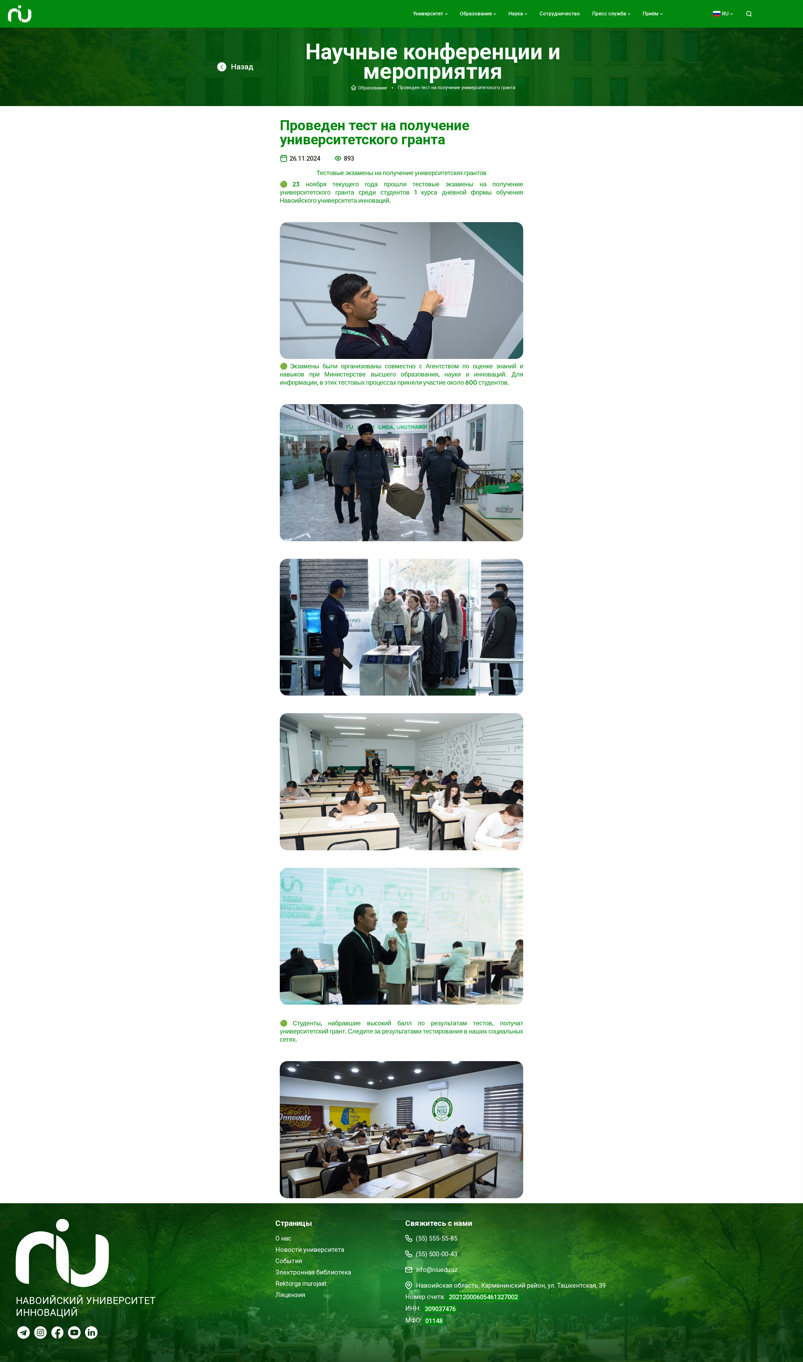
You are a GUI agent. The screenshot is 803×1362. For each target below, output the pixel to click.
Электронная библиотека (313, 1272)
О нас (283, 1238)
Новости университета (309, 1249)
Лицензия (290, 1295)
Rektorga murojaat (301, 1283)
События (288, 1261)
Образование (372, 87)
